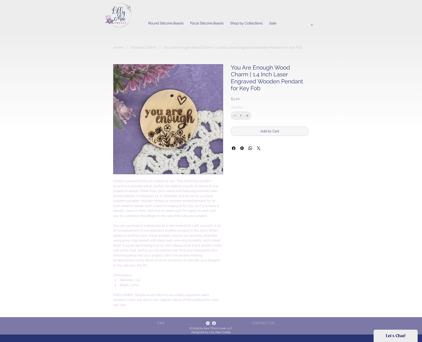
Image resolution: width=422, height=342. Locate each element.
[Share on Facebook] (233, 148)
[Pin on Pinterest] (242, 148)
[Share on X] (258, 148)
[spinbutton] (241, 115)
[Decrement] (234, 115)
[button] (312, 23)
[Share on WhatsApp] (250, 148)
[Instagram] (208, 323)
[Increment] (247, 115)
